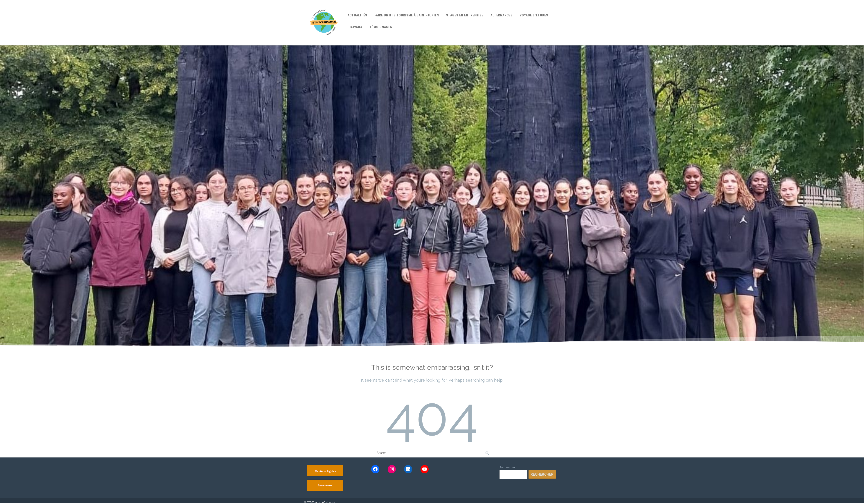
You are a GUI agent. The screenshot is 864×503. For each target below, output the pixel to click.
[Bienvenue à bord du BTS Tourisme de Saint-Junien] (324, 43)
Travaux (355, 27)
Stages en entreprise (464, 15)
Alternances (501, 15)
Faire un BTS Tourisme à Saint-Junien (406, 15)
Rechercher (507, 467)
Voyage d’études (534, 15)
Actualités (357, 15)
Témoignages (380, 27)
